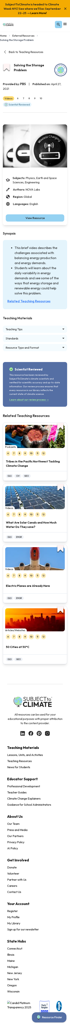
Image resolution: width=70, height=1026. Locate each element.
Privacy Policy (15, 842)
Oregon (12, 985)
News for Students (18, 767)
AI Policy (12, 848)
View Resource (35, 218)
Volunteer (13, 873)
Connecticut (14, 948)
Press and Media (17, 830)
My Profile (13, 917)
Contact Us (14, 892)
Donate (12, 867)
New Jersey (14, 973)
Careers (12, 886)
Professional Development (23, 786)
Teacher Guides (17, 792)
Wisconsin (13, 991)
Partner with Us (16, 879)
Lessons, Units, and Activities (25, 755)
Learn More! (38, 13)
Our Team (13, 824)
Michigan (12, 967)
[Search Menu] (58, 24)
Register (12, 911)
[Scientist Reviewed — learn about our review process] (60, 69)
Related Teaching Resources (28, 301)
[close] (65, 8)
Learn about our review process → (29, 399)
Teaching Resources (19, 761)
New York (13, 979)
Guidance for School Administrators (29, 804)
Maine (11, 961)
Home (3, 35)
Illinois (10, 954)
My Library (13, 923)
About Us (15, 816)
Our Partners (15, 836)
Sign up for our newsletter (23, 929)
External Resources (23, 35)
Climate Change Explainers (24, 798)
